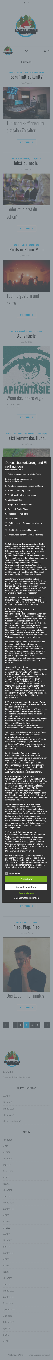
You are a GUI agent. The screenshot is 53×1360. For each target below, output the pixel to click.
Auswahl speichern (26, 887)
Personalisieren (26, 893)
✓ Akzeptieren (26, 879)
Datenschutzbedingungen (26, 898)
